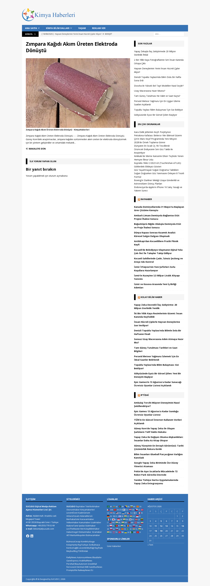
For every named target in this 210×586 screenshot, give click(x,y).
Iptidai (145, 395)
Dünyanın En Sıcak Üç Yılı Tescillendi (152, 145)
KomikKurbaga (88, 541)
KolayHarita (71, 544)
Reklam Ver (98, 28)
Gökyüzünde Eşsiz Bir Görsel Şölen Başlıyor (155, 114)
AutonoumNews (84, 557)
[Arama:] (168, 33)
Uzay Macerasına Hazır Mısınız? (149, 90)
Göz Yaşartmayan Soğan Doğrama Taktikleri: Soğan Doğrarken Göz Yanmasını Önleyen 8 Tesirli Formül (159, 173)
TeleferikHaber (92, 506)
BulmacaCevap (73, 541)
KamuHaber (84, 522)
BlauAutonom (81, 563)
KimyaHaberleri (87, 509)
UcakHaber (96, 522)
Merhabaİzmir (73, 519)
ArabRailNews (85, 560)
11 (156, 526)
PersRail (70, 563)
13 (166, 526)
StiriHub (80, 567)
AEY (68, 535)
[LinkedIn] (32, 536)
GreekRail (92, 563)
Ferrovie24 (71, 567)
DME (87, 567)
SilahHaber (90, 525)
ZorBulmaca (94, 544)
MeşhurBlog (71, 551)
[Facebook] (28, 536)
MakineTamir (72, 525)
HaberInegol (72, 532)
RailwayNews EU (85, 570)
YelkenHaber (72, 522)
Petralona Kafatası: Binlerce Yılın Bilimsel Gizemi (158, 135)
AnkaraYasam (72, 516)
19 (161, 530)
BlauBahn (96, 557)
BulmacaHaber (93, 535)
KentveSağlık (72, 547)
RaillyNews (71, 557)
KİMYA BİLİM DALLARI (57, 28)
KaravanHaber (87, 519)
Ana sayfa (31, 28)
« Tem (150, 544)
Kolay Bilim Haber (151, 297)
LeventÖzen (72, 512)
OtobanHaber (84, 532)
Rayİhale (99, 547)
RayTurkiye (83, 544)
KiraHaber (97, 532)
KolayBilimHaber (91, 528)
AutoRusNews (95, 567)
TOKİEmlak (83, 551)
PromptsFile (71, 570)
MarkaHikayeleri (78, 535)
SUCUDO (70, 506)
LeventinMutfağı (86, 547)
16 (183, 526)
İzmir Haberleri (114, 546)
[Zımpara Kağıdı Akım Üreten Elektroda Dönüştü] (78, 125)
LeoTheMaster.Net (75, 528)
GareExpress (72, 560)
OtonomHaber (73, 509)
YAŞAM (82, 28)
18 (156, 530)
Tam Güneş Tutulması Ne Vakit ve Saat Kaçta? (157, 95)
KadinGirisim (84, 512)
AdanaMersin (86, 516)
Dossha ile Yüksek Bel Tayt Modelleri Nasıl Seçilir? (159, 85)
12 (161, 526)
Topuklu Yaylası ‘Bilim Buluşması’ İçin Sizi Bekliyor (158, 109)
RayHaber (146, 199)
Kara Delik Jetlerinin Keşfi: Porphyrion (152, 132)
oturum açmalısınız (58, 175)
